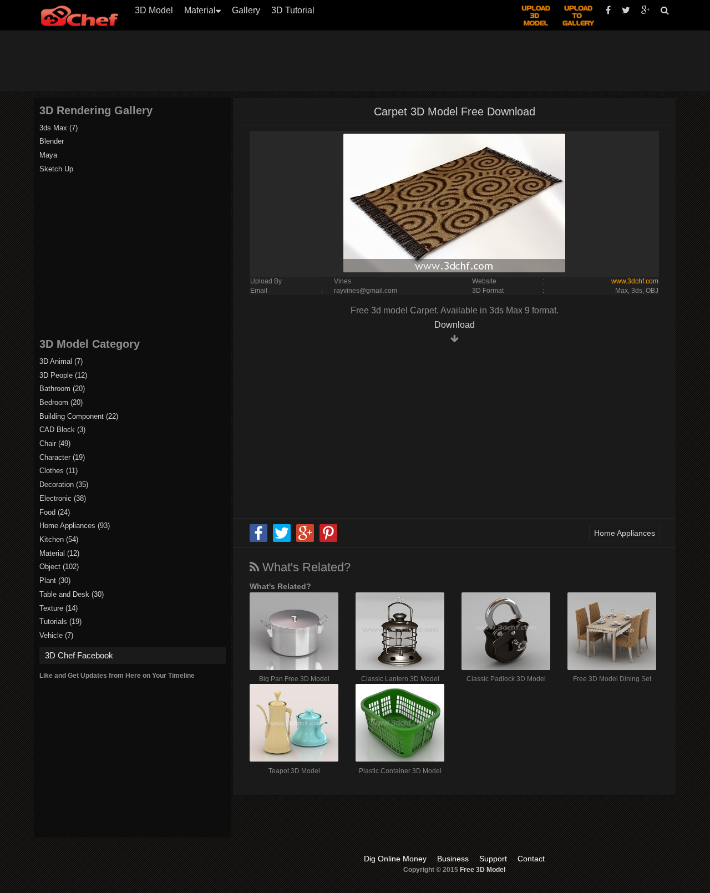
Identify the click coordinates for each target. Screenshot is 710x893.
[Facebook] (258, 540)
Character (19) (62, 457)
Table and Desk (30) (71, 594)
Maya (48, 155)
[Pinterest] (328, 540)
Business (453, 858)
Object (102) (59, 566)
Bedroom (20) (61, 402)
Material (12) (59, 553)
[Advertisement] (360, 61)
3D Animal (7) (61, 361)
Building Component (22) (78, 416)
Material (200, 10)
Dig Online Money (395, 858)
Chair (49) (54, 443)
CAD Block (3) (62, 429)
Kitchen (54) (58, 539)
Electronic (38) (62, 498)
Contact (531, 858)
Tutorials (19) (60, 621)
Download (454, 324)
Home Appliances (624, 533)
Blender (51, 141)
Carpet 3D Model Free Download (454, 111)
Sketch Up (56, 169)
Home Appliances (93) (74, 525)
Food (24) (54, 512)
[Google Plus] (305, 540)
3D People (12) (63, 375)
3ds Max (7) (58, 128)
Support (493, 858)
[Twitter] (282, 540)
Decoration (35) (63, 484)
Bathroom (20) (62, 388)
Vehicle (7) (56, 635)
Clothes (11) (58, 470)
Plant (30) (54, 580)
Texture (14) (58, 608)
